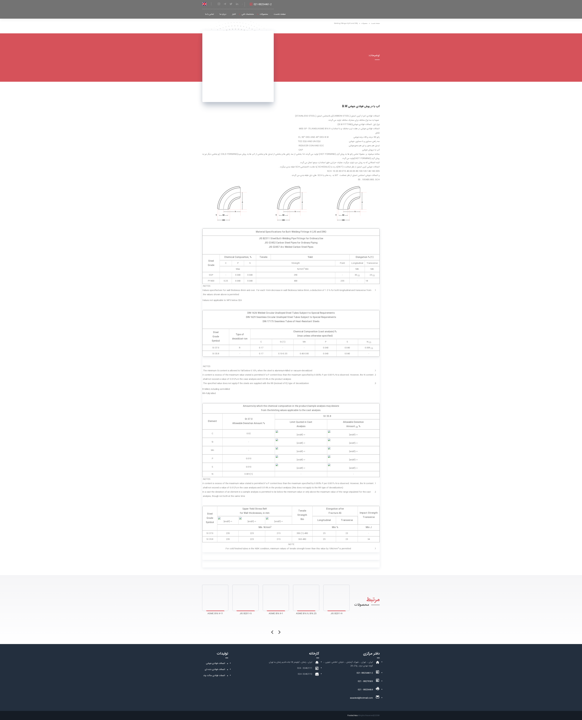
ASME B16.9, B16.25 (276, 613)
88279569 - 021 (365, 681)
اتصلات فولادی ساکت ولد (214, 675)
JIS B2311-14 (336, 613)
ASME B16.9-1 (245, 613)
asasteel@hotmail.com (361, 698)
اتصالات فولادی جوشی (215, 663)
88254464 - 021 (365, 689)
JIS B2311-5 (215, 613)
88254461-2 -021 (365, 673)
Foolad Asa (352, 715)
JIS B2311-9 (306, 613)
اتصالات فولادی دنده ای (215, 669)
